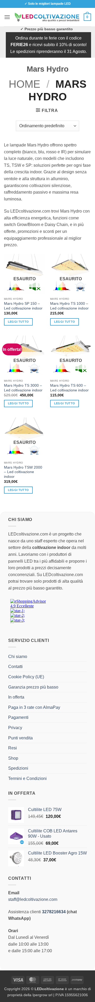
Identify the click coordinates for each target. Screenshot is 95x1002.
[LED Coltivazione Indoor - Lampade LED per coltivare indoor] (47, 17)
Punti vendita (20, 738)
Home (24, 84)
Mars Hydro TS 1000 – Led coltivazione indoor (69, 306)
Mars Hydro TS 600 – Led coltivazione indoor (69, 388)
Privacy (15, 727)
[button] (7, 17)
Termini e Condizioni (27, 778)
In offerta (16, 697)
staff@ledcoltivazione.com (32, 899)
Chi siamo (17, 656)
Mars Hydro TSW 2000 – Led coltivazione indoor (23, 472)
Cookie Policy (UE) (26, 677)
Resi (12, 748)
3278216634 (54, 912)
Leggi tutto (18, 321)
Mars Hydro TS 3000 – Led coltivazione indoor (23, 388)
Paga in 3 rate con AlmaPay (34, 707)
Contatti (15, 666)
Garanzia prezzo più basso (33, 687)
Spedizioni (18, 768)
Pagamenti (18, 717)
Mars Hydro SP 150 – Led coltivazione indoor (23, 306)
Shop (13, 758)
